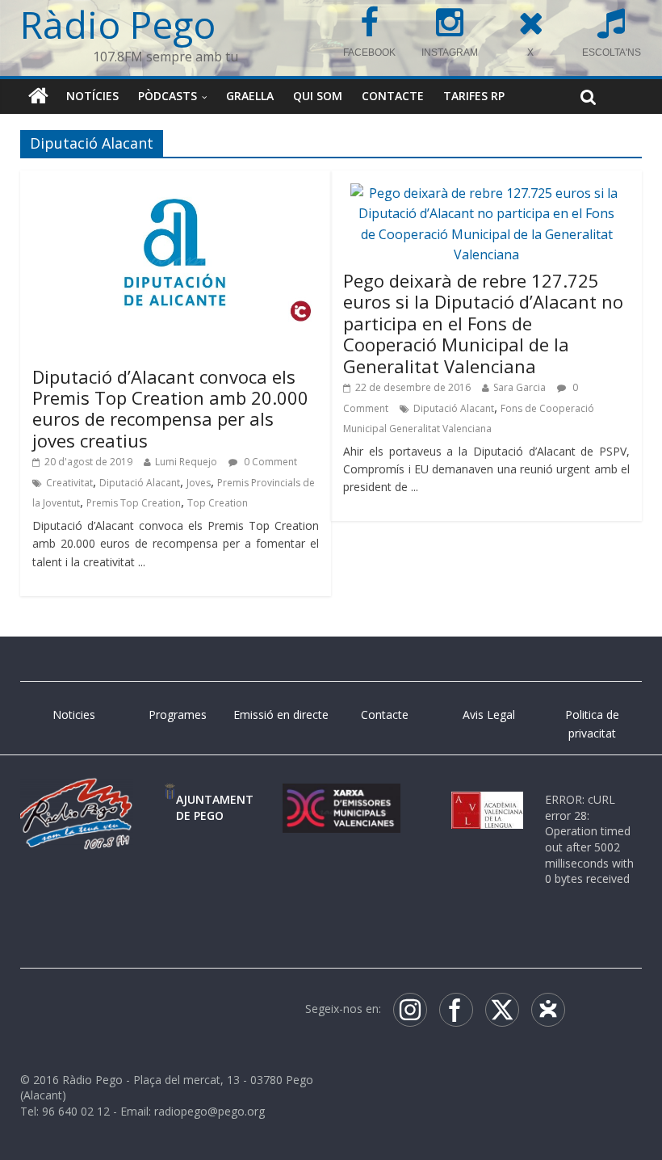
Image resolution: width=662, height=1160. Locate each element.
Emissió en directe (281, 714)
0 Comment (269, 462)
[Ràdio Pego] (38, 96)
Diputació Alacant (139, 483)
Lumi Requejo (186, 462)
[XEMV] (341, 799)
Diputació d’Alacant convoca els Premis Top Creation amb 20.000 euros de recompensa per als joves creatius (170, 408)
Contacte (393, 95)
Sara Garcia (519, 387)
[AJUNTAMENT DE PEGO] (170, 799)
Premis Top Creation (133, 503)
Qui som (317, 95)
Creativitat (69, 483)
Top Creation (217, 503)
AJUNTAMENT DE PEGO (214, 807)
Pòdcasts (167, 95)
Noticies (73, 714)
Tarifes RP (474, 95)
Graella (250, 95)
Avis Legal (489, 714)
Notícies (92, 95)
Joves (198, 483)
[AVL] (487, 799)
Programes (178, 714)
